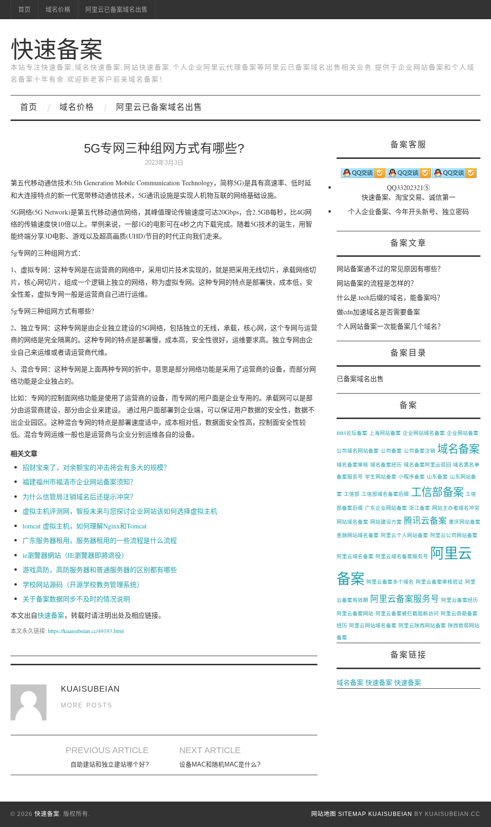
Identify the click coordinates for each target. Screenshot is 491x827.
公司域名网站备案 (358, 450)
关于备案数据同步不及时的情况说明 (76, 598)
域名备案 (458, 448)
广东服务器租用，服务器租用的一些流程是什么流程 (100, 540)
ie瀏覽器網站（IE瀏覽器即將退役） (75, 555)
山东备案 (437, 476)
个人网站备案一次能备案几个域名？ (390, 326)
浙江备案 (419, 507)
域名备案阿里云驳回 (427, 464)
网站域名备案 (352, 521)
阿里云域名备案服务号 (401, 556)
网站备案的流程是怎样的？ (377, 283)
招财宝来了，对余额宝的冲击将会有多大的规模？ (96, 467)
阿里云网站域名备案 (373, 625)
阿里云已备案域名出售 (116, 9)
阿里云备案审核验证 (439, 581)
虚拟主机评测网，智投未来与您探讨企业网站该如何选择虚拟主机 (120, 510)
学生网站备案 (381, 476)
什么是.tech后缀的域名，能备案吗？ (390, 297)
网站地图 (323, 814)
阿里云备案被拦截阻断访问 (407, 613)
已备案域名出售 (360, 378)
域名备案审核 (352, 464)
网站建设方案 (386, 521)
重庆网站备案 (464, 521)
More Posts (87, 705)
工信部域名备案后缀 (385, 494)
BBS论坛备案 (352, 433)
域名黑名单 (466, 464)
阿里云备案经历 (459, 600)
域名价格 (58, 9)
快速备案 (57, 49)
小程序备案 (411, 476)
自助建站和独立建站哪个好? (109, 764)
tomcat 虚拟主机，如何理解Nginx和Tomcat (85, 525)
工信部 (352, 494)
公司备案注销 (419, 450)
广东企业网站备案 (386, 507)
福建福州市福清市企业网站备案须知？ (80, 481)
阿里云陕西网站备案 (422, 625)
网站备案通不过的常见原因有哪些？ (390, 268)
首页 (24, 9)
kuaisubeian (390, 814)
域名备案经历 (386, 464)
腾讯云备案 (425, 520)
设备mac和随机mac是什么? (219, 764)
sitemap (352, 814)
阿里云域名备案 (355, 556)
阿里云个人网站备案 (404, 535)
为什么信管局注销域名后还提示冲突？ (80, 496)
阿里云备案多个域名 (390, 581)
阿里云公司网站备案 (454, 535)
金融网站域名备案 (358, 535)
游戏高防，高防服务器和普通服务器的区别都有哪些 (100, 569)
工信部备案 (437, 491)
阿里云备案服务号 (404, 598)
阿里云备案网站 (355, 613)
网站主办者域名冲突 (455, 507)
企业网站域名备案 (424, 433)
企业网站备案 (463, 433)
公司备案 (391, 450)
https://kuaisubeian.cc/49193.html (86, 631)
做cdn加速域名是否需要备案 (378, 311)
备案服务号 (350, 476)
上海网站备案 (385, 433)
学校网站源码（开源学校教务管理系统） (83, 584)
